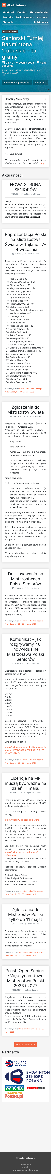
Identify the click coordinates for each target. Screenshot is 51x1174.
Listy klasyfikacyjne (39, 12)
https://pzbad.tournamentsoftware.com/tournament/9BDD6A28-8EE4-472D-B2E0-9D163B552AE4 (25, 750)
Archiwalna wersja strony (25, 1170)
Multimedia (8, 22)
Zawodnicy (8, 17)
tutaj (42, 163)
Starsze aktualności (25, 1044)
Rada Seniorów (41, 22)
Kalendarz (22, 12)
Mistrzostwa (42, 17)
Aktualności (8, 12)
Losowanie (40, 82)
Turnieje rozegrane (25, 17)
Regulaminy (25, 1164)
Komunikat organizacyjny (17, 82)
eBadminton (16, 5)
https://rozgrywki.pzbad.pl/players (22, 819)
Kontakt (25, 1167)
